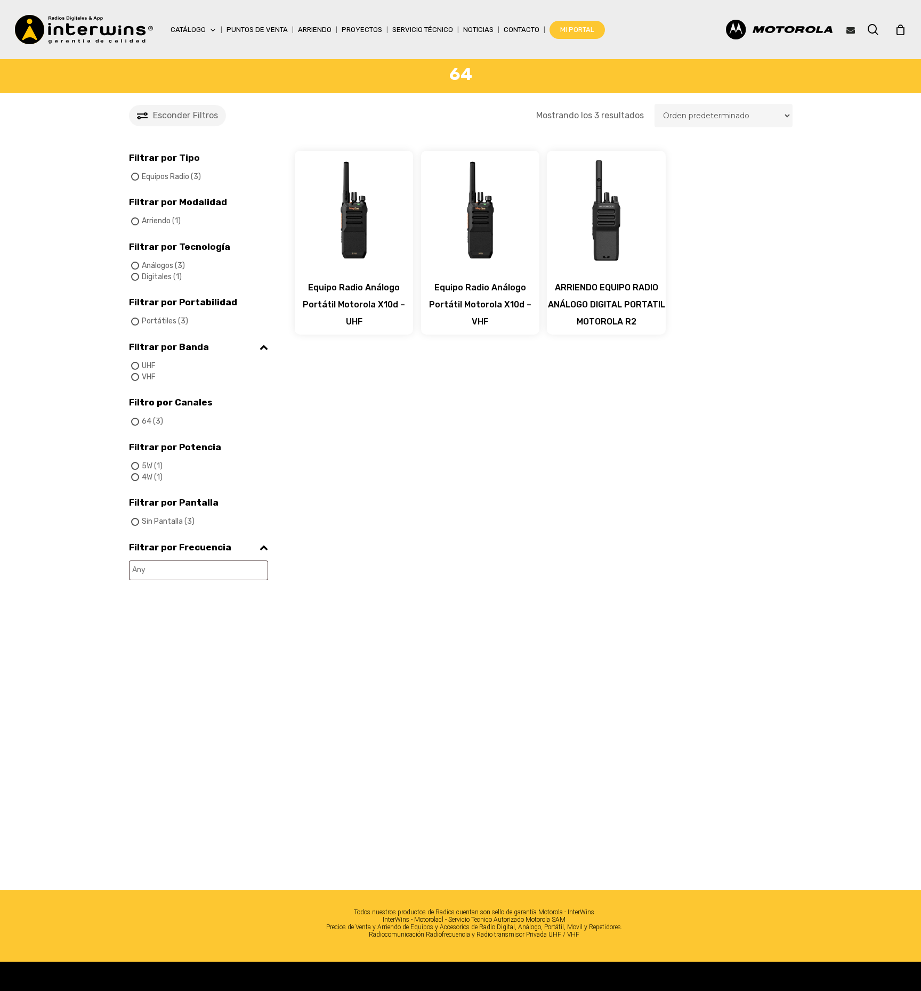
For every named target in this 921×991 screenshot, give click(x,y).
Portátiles (159, 321)
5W (147, 465)
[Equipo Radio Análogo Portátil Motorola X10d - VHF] (480, 210)
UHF (149, 365)
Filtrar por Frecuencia (180, 547)
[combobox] (198, 570)
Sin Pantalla (162, 521)
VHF (149, 376)
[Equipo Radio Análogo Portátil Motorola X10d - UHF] (354, 210)
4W (147, 477)
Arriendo (156, 220)
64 (146, 421)
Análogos (157, 265)
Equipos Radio (165, 176)
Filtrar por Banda (169, 347)
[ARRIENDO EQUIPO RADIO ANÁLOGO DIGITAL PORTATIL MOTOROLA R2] (606, 210)
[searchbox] (184, 570)
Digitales (157, 276)
